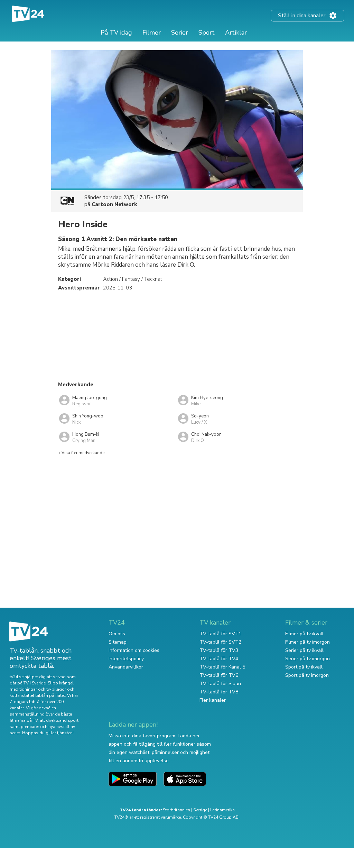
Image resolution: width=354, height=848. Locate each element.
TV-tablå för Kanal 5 (222, 667)
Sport (206, 32)
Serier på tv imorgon (307, 658)
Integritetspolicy (126, 658)
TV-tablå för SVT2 (220, 642)
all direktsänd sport (59, 720)
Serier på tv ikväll (304, 650)
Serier (179, 32)
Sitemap (118, 642)
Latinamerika (222, 810)
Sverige (200, 810)
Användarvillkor (126, 667)
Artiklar (236, 32)
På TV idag (116, 32)
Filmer (151, 32)
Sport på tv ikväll (304, 667)
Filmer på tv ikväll (304, 633)
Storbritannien (176, 810)
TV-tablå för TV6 (218, 675)
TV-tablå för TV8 (218, 692)
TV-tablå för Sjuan (220, 683)
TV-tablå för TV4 (218, 658)
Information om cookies (134, 650)
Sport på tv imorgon (307, 675)
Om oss (117, 633)
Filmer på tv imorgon (307, 642)
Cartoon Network (114, 204)
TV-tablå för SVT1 (220, 633)
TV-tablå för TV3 (218, 650)
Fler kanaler (212, 700)
